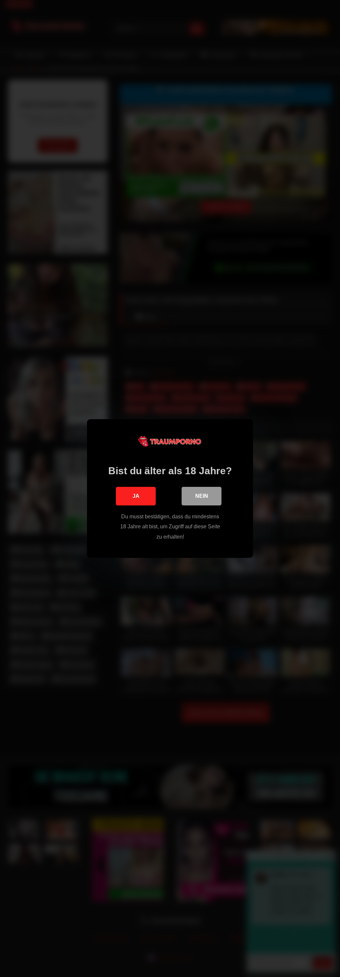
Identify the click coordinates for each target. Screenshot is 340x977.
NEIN (201, 496)
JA (135, 496)
